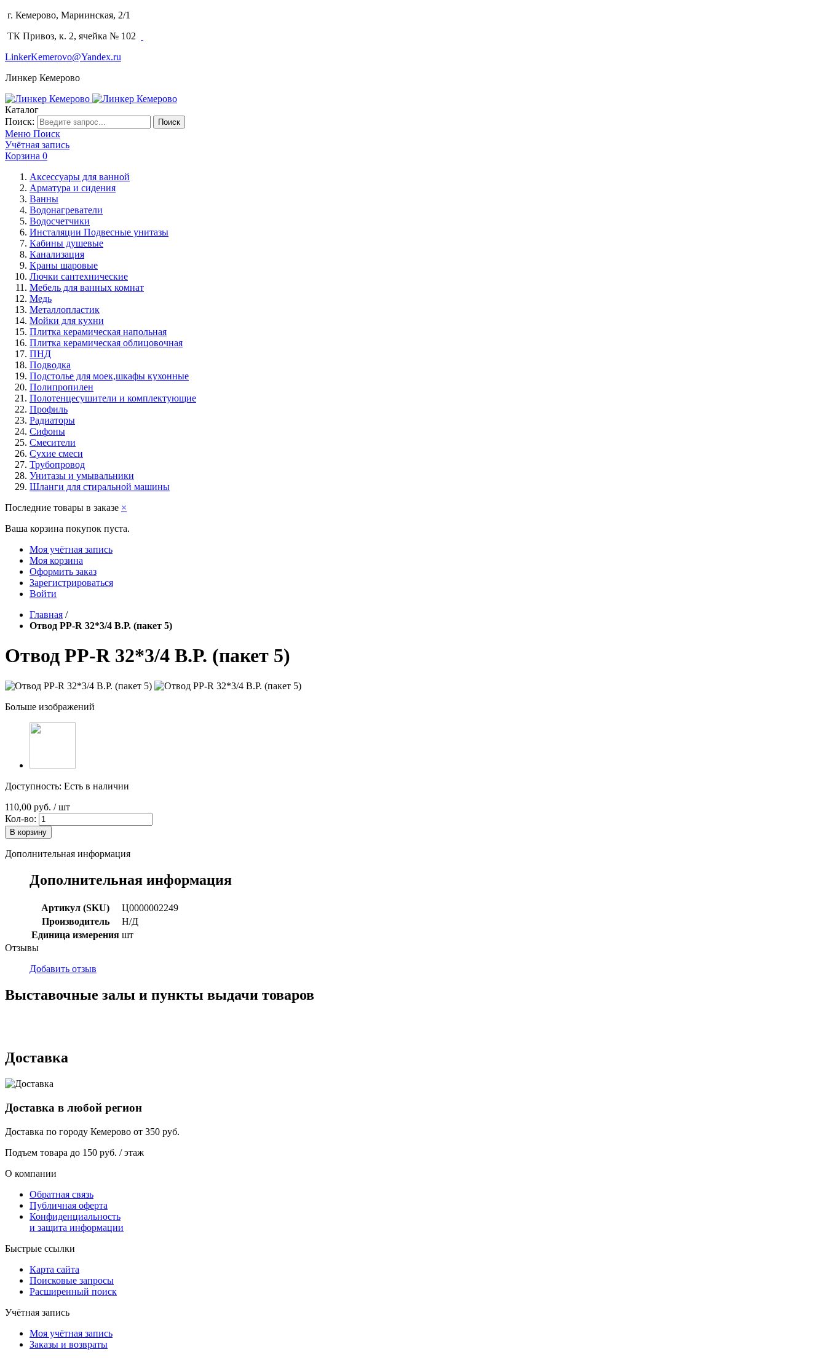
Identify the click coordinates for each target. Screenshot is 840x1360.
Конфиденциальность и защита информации (77, 1222)
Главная (46, 614)
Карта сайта (54, 1269)
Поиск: (19, 121)
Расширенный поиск (73, 1291)
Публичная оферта (69, 1205)
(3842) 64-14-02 (168, 15)
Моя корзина (56, 560)
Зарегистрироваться (71, 582)
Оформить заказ (63, 571)
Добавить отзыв (63, 968)
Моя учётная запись (71, 549)
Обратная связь (61, 1194)
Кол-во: (20, 818)
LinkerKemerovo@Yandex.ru (63, 57)
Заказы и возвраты (69, 1344)
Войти (43, 593)
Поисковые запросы (72, 1280)
